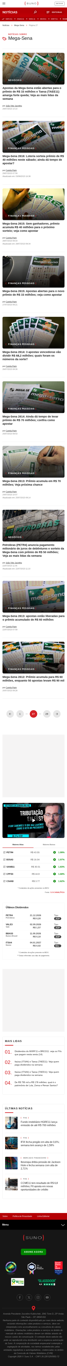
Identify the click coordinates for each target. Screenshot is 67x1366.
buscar (35, 12)
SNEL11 (32, 19)
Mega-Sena (19, 25)
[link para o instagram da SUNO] (38, 1297)
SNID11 (43, 19)
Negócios (15, 80)
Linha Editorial (43, 1216)
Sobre (5, 1216)
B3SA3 (9, 859)
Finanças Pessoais (21, 148)
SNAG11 (20, 19)
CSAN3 (10, 881)
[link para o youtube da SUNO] (47, 1297)
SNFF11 (54, 19)
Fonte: (55, 892)
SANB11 (10, 867)
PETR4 (9, 852)
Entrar (59, 3)
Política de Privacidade (22, 1216)
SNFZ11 (9, 19)
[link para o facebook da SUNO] (20, 1297)
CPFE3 (9, 874)
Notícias (5, 25)
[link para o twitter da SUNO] (29, 1297)
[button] (55, 12)
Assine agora (33, 1252)
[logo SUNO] (31, 4)
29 (46, 714)
